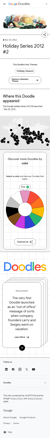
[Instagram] (20, 369)
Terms (16, 423)
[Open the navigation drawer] (4, 4)
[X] (27, 369)
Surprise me (22, 242)
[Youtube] (33, 369)
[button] (25, 382)
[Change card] (22, 348)
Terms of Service (35, 398)
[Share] (45, 35)
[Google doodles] (19, 4)
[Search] (46, 4)
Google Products (27, 417)
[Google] (7, 411)
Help (9, 432)
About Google (10, 417)
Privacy (6, 423)
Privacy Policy (16, 398)
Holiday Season (25, 71)
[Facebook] (13, 369)
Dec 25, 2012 (9, 109)
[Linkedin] (6, 369)
